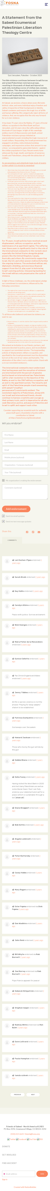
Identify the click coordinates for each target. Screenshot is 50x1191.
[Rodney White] (7, 1025)
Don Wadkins (21, 923)
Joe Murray (20, 971)
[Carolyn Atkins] (7, 606)
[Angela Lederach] (7, 839)
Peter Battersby (22, 856)
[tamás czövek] (7, 1076)
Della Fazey (20, 777)
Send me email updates (15, 516)
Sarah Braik (20, 577)
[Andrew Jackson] (7, 676)
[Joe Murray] (7, 972)
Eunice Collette (22, 659)
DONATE (6, 1146)
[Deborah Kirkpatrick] (7, 992)
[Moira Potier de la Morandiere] (7, 642)
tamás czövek (21, 1075)
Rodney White (21, 1025)
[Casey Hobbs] (7, 873)
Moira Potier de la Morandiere (28, 642)
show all (19, 797)
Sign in (4, 1179)
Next (33, 1094)
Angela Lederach (23, 839)
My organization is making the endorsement (23, 480)
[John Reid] (7, 941)
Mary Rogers (20, 889)
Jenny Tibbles (21, 692)
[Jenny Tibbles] (7, 693)
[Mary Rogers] (7, 890)
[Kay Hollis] (7, 592)
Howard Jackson (23, 737)
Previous (17, 1094)
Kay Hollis (19, 591)
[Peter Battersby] (7, 856)
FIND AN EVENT (9, 1163)
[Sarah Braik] (7, 578)
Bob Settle (20, 825)
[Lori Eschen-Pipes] (7, 561)
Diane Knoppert (22, 808)
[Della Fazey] (7, 778)
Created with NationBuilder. (25, 1187)
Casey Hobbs (21, 872)
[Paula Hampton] (7, 1059)
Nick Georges (21, 625)
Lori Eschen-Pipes (23, 560)
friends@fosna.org (32, 1134)
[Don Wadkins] (7, 924)
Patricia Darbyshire (24, 718)
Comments (12, 540)
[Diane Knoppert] (7, 808)
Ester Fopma (20, 906)
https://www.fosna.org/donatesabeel (26, 418)
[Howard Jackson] (7, 738)
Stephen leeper (22, 1008)
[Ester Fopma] (7, 907)
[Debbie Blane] (7, 761)
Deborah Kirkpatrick (24, 991)
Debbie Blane (21, 760)
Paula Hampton (22, 1058)
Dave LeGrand (21, 1041)
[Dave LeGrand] (7, 1042)
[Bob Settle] (7, 825)
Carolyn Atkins (22, 605)
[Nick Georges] (7, 625)
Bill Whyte (19, 954)
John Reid (19, 940)
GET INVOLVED (9, 1155)
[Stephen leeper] (7, 1008)
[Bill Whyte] (7, 955)
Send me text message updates (18, 521)
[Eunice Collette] (7, 659)
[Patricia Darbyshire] (7, 718)
